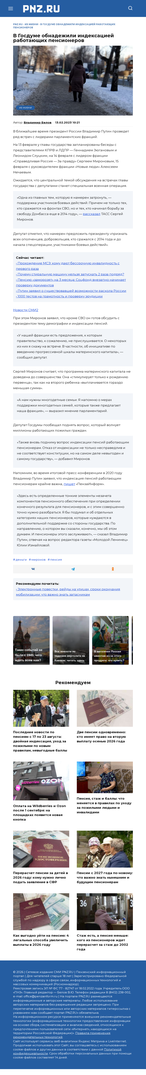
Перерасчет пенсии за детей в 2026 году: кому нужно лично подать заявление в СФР (40, 877)
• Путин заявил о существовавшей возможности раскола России (71, 291)
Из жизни (31, 24)
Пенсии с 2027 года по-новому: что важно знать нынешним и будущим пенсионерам (105, 877)
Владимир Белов (38, 122)
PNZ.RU (18, 24)
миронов (38, 559)
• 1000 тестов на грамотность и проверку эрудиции (59, 296)
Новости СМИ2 (25, 310)
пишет (69, 484)
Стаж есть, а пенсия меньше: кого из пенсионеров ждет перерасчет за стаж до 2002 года (102, 942)
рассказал (91, 214)
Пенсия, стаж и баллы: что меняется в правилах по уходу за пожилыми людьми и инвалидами (104, 805)
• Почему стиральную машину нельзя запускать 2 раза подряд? (70, 274)
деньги (21, 559)
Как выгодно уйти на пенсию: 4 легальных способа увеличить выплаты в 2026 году (41, 940)
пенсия (56, 559)
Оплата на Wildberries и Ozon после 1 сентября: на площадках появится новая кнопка (39, 812)
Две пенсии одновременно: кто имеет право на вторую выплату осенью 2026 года (101, 736)
